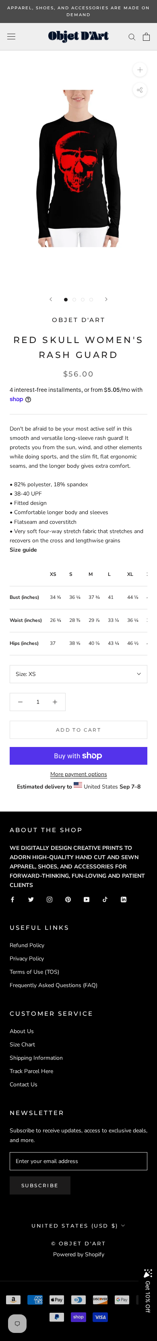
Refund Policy (27, 945)
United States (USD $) (74, 1225)
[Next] (106, 299)
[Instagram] (49, 899)
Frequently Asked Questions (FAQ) (53, 985)
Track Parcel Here (31, 1071)
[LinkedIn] (123, 899)
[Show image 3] (83, 299)
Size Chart (22, 1044)
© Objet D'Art (78, 1243)
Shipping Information (36, 1058)
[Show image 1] (66, 299)
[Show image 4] (91, 299)
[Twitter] (31, 899)
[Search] (132, 36)
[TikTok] (105, 899)
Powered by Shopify (78, 1254)
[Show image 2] (74, 299)
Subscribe (40, 1185)
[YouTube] (86, 899)
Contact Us (23, 1084)
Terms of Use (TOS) (34, 972)
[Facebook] (12, 899)
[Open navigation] (11, 36)
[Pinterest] (68, 899)
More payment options (78, 774)
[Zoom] (140, 70)
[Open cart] (146, 37)
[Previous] (51, 299)
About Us (22, 1031)
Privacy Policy (27, 958)
